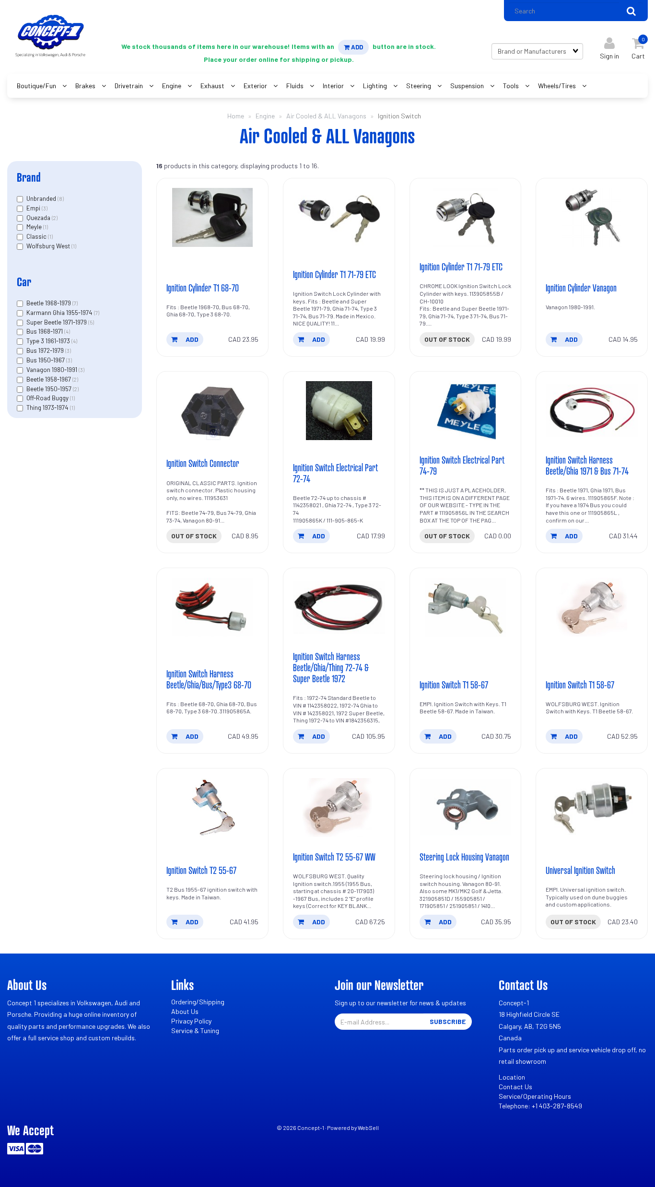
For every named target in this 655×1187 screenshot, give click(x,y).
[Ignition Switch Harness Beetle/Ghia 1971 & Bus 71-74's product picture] (592, 410)
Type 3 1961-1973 (48, 341)
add (191, 339)
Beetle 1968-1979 (49, 303)
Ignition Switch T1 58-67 (454, 684)
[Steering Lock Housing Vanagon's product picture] (466, 807)
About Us (185, 1011)
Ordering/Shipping (197, 1002)
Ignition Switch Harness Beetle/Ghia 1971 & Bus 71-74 (587, 465)
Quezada (39, 217)
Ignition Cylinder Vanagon (581, 287)
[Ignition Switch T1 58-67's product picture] (466, 607)
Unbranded (42, 198)
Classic (37, 236)
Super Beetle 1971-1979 (57, 322)
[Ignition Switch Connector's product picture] (212, 410)
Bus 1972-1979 (45, 350)
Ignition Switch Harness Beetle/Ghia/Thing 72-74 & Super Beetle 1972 (331, 667)
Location (512, 1077)
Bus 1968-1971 (45, 331)
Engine (265, 116)
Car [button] (24, 281)
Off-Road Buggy (48, 398)
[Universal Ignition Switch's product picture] (592, 807)
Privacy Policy (191, 1021)
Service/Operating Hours (535, 1096)
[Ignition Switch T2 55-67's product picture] (212, 807)
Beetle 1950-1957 (49, 389)
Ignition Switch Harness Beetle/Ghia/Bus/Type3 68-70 (208, 679)
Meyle (34, 227)
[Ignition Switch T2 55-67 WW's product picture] (339, 807)
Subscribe (448, 1021)
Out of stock (447, 339)
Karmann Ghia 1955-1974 (60, 312)
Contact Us (515, 1086)
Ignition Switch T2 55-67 (201, 870)
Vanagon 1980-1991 (52, 369)
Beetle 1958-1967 (49, 379)
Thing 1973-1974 (48, 407)
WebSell (368, 1127)
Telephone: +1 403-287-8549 (540, 1106)
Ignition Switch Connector (202, 463)
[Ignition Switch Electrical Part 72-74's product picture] (339, 410)
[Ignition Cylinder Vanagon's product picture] (592, 217)
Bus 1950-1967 (46, 360)
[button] (638, 46)
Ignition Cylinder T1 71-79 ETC (334, 274)
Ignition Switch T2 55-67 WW (334, 856)
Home (235, 116)
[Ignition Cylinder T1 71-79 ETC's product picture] (339, 217)
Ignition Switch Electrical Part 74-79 (462, 465)
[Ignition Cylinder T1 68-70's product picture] (212, 217)
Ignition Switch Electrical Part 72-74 (335, 473)
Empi (34, 208)
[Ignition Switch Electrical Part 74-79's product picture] (466, 410)
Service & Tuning (195, 1030)
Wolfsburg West (48, 246)
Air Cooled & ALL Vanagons (326, 116)
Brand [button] (29, 177)
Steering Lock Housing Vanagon (464, 856)
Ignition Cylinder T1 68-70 (202, 287)
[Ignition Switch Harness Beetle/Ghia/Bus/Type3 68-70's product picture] (212, 607)
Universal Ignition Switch (580, 870)
